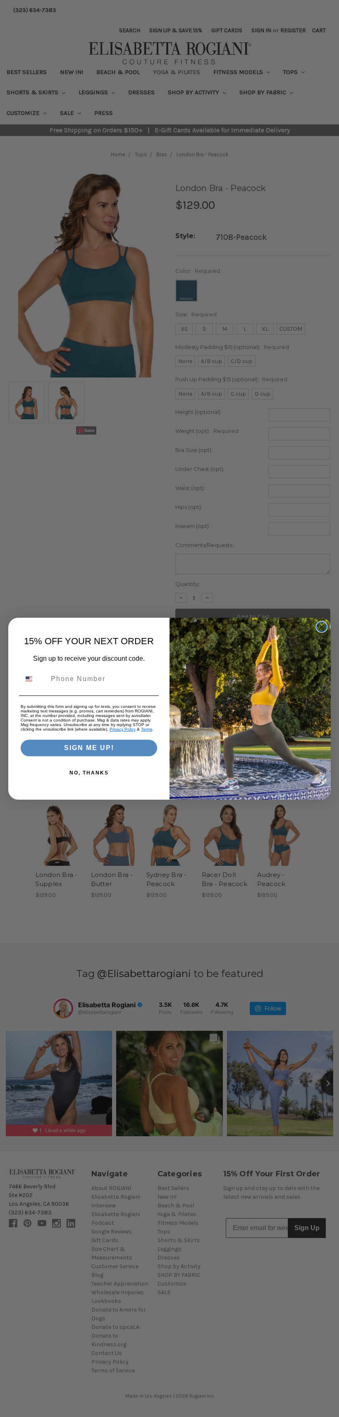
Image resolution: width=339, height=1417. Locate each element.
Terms (146, 729)
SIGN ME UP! (89, 747)
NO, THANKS (89, 773)
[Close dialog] (322, 627)
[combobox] (34, 679)
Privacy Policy (123, 729)
